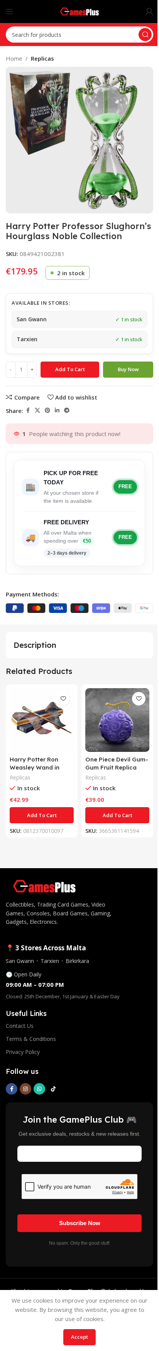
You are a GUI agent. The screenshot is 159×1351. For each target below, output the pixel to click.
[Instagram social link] (25, 1089)
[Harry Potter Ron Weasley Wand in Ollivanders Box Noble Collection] (42, 720)
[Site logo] (80, 11)
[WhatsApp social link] (39, 1089)
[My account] (149, 11)
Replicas (42, 58)
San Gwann (20, 961)
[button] (42, 815)
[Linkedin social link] (57, 410)
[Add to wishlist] (63, 698)
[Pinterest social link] (47, 410)
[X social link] (37, 410)
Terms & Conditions (31, 1038)
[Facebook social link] (27, 410)
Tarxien (50, 961)
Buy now (128, 369)
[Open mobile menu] (9, 11)
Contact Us (20, 1025)
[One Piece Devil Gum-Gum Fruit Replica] (117, 720)
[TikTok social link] (53, 1089)
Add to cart (70, 369)
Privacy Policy (23, 1051)
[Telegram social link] (67, 410)
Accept (79, 1336)
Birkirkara (77, 961)
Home (14, 58)
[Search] (145, 34)
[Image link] (44, 885)
